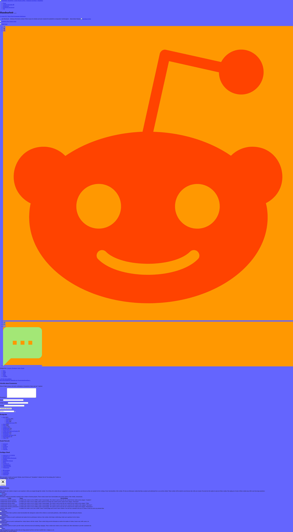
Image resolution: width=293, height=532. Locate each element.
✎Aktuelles (6, 471)
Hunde (22, 368)
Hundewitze (6, 6)
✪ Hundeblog (6, 470)
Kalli (4, 373)
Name (1, 400)
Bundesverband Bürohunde (9, 458)
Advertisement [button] (3, 522)
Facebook (5, 446)
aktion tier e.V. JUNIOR (9, 455)
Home (4, 3)
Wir (4, 8)
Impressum (5, 474)
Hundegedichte (6, 436)
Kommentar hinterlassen (20, 16)
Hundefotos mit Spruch (8, 7)
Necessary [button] (2, 492)
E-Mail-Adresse (4, 402)
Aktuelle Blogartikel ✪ (8, 4)
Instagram (5, 444)
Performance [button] (3, 514)
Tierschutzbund (6, 465)
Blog (4, 370)
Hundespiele (6, 432)
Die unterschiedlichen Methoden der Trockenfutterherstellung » (15, 380)
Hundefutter (6, 434)
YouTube (5, 449)
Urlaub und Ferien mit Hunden (10, 431)
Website (2, 405)
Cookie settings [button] (4, 478)
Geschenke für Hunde (8, 435)
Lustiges (5, 376)
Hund (4, 372)
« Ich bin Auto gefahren (5, 379)
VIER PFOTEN (7, 466)
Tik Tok (5, 448)
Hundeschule (6, 428)
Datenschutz (6, 473)
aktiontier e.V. (6, 456)
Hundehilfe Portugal (8, 460)
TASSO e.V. (6, 463)
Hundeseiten (6, 429)
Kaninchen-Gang (10, 423)
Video (4, 438)
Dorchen (8, 418)
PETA (4, 462)
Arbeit (18, 368)
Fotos (4, 425)
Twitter (4, 445)
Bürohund (14, 368)
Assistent (9, 368)
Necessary (4, 494)
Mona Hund (11, 16)
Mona (4, 375)
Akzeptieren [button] (11, 478)
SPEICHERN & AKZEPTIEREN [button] (8, 531)
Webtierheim (6, 467)
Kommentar (3, 397)
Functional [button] (2, 510)
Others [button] (1, 527)
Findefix (5, 459)
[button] (4, 27)
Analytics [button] (2, 518)
